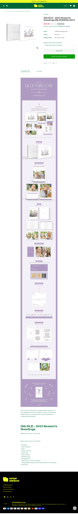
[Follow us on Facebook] (13, 497)
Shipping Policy (8, 485)
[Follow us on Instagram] (7, 497)
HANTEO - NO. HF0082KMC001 (39, 1)
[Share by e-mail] (56, 63)
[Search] (7, 6)
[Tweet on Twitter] (53, 63)
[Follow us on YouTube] (4, 496)
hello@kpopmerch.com (35, 505)
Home (4, 11)
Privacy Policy (7, 491)
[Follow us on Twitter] (10, 497)
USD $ (65, 5)
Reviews (39, 71)
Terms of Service (8, 489)
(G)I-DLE (46, 14)
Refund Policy (7, 487)
